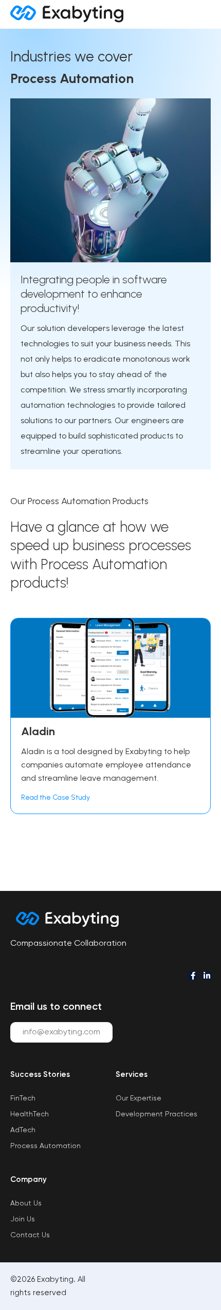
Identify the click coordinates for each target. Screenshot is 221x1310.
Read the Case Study (55, 797)
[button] (198, 14)
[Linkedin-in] (207, 976)
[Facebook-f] (193, 976)
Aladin (38, 731)
